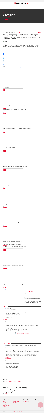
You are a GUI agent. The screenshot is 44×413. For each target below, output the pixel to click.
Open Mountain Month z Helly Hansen (12, 313)
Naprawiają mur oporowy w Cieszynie (32, 296)
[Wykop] (22, 61)
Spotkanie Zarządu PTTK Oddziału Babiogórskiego (14, 246)
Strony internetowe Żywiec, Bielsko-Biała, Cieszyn (22, 411)
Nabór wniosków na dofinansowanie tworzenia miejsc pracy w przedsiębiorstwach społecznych (22, 325)
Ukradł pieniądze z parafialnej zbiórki (12, 367)
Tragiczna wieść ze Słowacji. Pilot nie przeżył (13, 284)
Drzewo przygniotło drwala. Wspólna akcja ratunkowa (15, 241)
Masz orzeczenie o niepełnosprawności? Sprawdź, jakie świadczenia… (17, 347)
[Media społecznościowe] (22, 64)
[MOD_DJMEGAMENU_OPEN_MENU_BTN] (3, 11)
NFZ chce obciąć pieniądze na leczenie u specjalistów (15, 330)
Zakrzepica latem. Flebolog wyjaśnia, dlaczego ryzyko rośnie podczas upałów (19, 352)
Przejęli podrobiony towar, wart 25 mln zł (12, 222)
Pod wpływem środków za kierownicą (12, 363)
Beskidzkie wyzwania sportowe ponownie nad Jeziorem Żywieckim (17, 311)
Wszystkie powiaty (6, 0)
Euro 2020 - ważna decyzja (9, 147)
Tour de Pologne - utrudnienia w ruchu (32, 302)
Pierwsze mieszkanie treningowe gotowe (32, 298)
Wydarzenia (5, 245)
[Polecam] (3, 66)
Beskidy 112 (5, 207)
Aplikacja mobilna (16, 401)
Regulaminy (5, 406)
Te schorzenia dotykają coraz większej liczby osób (14, 109)
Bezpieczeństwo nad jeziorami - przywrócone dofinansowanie (17, 128)
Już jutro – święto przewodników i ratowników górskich (15, 105)
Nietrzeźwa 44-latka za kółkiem (11, 368)
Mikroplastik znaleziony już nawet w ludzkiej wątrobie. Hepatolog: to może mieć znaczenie (21, 350)
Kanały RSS (15, 402)
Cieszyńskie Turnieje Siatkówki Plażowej (13, 314)
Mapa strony (15, 403)
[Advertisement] (22, 77)
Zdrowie (5, 108)
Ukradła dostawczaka (17, 361)
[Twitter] (22, 58)
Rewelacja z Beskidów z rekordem (10, 204)
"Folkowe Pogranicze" (8, 185)
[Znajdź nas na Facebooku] (1, 206)
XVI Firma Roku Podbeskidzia (21, 322)
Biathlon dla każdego (9, 316)
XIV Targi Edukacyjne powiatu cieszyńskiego (13, 328)
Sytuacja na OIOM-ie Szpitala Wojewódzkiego (13, 265)
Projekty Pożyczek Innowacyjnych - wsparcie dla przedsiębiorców (17, 329)
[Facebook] (22, 54)
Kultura (20, 32)
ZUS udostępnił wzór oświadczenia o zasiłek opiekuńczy (15, 166)
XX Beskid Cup (13, 309)
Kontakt (4, 401)
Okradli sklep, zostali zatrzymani (11, 364)
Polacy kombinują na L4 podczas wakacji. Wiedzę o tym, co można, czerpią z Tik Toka (21, 355)
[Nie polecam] (4, 66)
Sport (4, 132)
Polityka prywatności (6, 405)
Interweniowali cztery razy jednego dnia (12, 366)
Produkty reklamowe (6, 403)
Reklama (4, 402)
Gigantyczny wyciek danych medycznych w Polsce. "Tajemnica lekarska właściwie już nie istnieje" (22, 354)
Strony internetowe (26, 401)
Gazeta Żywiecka (36, 402)
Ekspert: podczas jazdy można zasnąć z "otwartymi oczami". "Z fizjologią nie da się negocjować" (22, 351)
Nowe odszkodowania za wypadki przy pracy (13, 326)
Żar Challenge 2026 (9, 317)
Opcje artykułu (38, 32)
